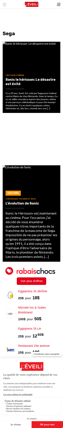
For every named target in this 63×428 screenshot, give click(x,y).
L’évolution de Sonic (22, 203)
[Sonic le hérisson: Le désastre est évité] (31, 58)
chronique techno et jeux (21, 198)
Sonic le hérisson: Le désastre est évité (30, 82)
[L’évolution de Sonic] (31, 181)
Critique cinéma (15, 75)
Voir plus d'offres (31, 281)
